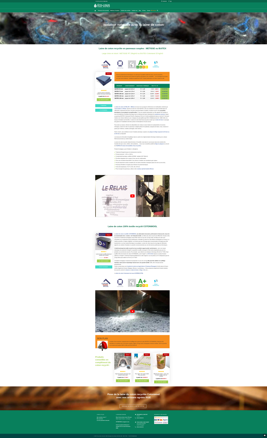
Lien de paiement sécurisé (103, 420)
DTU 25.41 (150, 253)
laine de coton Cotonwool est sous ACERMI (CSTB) (129, 273)
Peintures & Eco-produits (103, 10)
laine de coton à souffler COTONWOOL (126, 233)
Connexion (164, 1)
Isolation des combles (125, 10)
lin (144, 270)
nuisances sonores (160, 114)
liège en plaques (159, 143)
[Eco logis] (102, 5)
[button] (104, 260)
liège (141, 270)
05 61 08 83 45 (140, 417)
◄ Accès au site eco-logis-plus (101, 1)
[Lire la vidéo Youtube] (132, 196)
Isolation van (134, 10)
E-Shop (144, 10)
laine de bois (159, 119)
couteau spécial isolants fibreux (145, 168)
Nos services (100, 418)
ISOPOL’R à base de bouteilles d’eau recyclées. (128, 145)
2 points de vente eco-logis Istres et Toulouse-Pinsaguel (141, 266)
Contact (148, 10)
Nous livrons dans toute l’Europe (124, 417)
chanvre (128, 270)
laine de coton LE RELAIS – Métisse (125, 106)
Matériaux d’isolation (114, 10)
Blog (140, 10)
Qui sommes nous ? (101, 417)
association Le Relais (120, 108)
